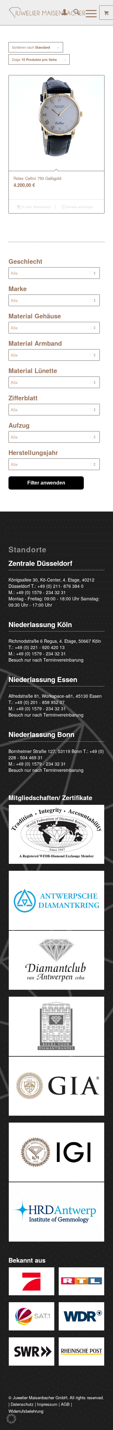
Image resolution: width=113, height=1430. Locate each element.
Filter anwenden (46, 482)
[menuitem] (61, 12)
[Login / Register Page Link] (61, 12)
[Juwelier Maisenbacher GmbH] (46, 12)
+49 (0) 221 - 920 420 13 (40, 647)
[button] (11, 1418)
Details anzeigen (79, 206)
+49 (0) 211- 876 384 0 (60, 586)
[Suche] (73, 12)
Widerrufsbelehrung (25, 1411)
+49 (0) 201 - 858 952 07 (40, 702)
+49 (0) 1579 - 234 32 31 (41, 592)
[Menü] (88, 12)
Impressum (47, 1404)
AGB (65, 1404)
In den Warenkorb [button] (36, 206)
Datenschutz (22, 1404)
